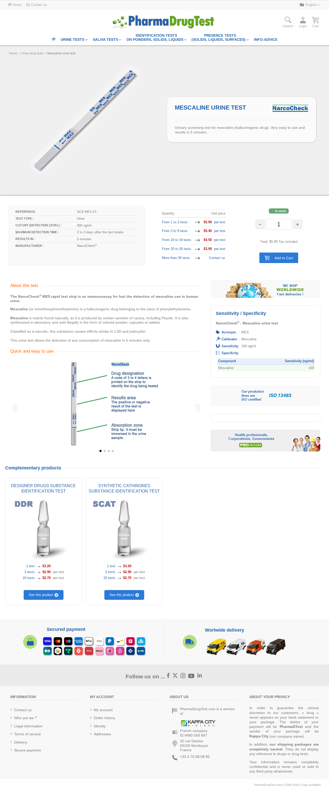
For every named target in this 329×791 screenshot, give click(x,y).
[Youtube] (191, 675)
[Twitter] (175, 676)
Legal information (28, 726)
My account (103, 710)
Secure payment (27, 750)
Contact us (217, 258)
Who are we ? (25, 718)
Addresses (102, 734)
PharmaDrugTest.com (268, 784)
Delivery (20, 742)
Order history (104, 718)
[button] (278, 258)
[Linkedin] (200, 676)
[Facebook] (168, 676)
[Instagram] (183, 676)
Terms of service (27, 734)
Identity (100, 726)
